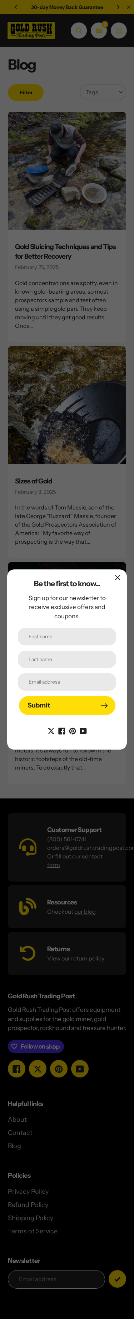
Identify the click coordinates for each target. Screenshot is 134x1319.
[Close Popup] (117, 577)
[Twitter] (51, 730)
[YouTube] (83, 730)
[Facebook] (61, 730)
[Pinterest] (72, 730)
